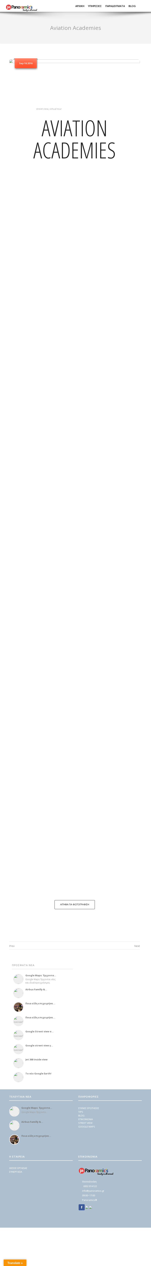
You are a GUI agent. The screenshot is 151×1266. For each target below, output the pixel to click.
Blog (132, 6)
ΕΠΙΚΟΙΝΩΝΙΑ (85, 1119)
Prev (12, 946)
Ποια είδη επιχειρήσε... (40, 1003)
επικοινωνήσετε (117, 886)
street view (42, 108)
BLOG (81, 1115)
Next (137, 946)
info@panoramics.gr (93, 1190)
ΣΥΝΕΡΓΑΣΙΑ (15, 1171)
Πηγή (89, 381)
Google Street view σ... (39, 1031)
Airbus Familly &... (36, 989)
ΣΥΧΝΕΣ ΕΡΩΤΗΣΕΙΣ (88, 1108)
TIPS (80, 1111)
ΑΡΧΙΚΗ (79, 6)
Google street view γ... (39, 1045)
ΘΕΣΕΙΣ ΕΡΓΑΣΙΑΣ (18, 1168)
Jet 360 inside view (36, 1059)
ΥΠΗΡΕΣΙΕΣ (95, 6)
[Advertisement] (101, 985)
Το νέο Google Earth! (38, 1073)
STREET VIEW (85, 1123)
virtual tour (56, 108)
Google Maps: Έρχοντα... (40, 975)
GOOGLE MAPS (86, 1126)
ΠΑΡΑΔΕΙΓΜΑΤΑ (115, 6)
